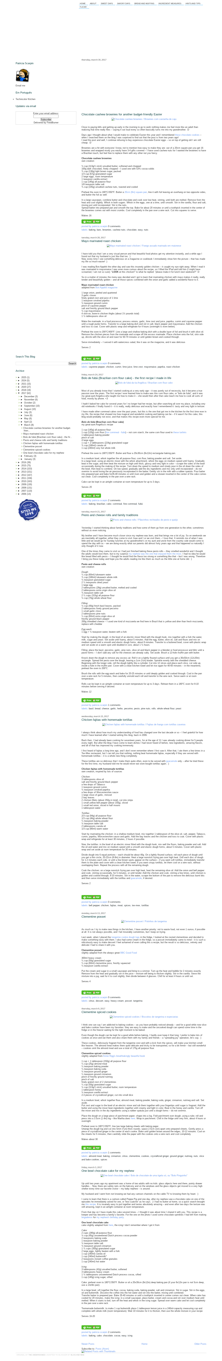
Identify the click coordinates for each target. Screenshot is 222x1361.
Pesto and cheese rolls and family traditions (110, 515)
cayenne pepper (97, 366)
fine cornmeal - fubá (115, 432)
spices (127, 905)
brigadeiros (87, 1217)
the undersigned (36, 1355)
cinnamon (116, 1156)
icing (130, 1335)
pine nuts (145, 708)
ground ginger (176, 1156)
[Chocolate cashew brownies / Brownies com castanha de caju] (144, 119)
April (26, 421)
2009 (24, 484)
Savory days (123, 3)
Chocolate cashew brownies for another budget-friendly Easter (122, 114)
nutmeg (188, 1156)
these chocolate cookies (187, 135)
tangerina (137, 1001)
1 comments (114, 705)
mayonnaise (150, 366)
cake (108, 504)
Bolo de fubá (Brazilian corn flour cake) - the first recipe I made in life (126, 378)
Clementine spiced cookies (99, 1012)
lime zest (138, 366)
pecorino (128, 708)
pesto (137, 708)
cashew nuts (119, 229)
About (93, 3)
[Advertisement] (144, 86)
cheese (105, 708)
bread (97, 708)
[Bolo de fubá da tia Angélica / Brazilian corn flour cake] (144, 382)
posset (128, 1001)
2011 (24, 478)
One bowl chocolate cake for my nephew (108, 1170)
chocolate (131, 229)
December (29, 396)
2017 (24, 393)
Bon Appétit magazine (106, 287)
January (28, 459)
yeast (178, 708)
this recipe (90, 1204)
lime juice (127, 366)
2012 (24, 475)
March (27, 425)
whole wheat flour (165, 708)
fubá (140, 504)
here (133, 1118)
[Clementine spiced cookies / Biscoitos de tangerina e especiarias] (144, 1016)
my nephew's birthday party (110, 1217)
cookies (145, 1156)
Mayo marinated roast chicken (101, 241)
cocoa (117, 1335)
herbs (120, 708)
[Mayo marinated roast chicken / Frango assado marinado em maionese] (144, 245)
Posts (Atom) (102, 1348)
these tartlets (179, 432)
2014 (24, 468)
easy (140, 229)
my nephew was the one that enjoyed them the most (155, 553)
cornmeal (117, 504)
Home (83, 3)
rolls (154, 708)
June (27, 415)
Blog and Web (77, 1355)
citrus (91, 1001)
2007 (24, 491)
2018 (24, 390)
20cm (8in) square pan (136, 192)
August (28, 409)
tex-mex (136, 905)
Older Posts (200, 1344)
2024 (24, 380)
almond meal (95, 1156)
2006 (24, 494)
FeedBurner (52, 122)
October (28, 402)
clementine (134, 1156)
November (29, 399)
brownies (107, 229)
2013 (24, 471)
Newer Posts (88, 1344)
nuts (146, 229)
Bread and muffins (144, 3)
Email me (20, 85)
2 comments (114, 500)
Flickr (83, 7)
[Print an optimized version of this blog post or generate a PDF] (91, 223)
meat (120, 905)
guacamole (171, 761)
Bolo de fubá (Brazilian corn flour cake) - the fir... (47, 437)
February (29, 456)
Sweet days (107, 3)
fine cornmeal (130, 504)
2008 (24, 487)
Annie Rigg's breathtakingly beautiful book (124, 1056)
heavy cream (117, 1001)
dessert (99, 1001)
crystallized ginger (160, 1156)
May (26, 418)
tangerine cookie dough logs (126, 937)
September (30, 406)
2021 (24, 383)
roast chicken (173, 366)
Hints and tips (193, 3)
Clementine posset (94, 916)
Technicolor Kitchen (25, 99)
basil (91, 708)
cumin (118, 366)
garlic (113, 708)
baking (92, 229)
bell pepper (94, 905)
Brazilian (101, 504)
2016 (24, 462)
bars (99, 229)
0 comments (114, 226)
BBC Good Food (128, 952)
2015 (24, 465)
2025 (24, 377)
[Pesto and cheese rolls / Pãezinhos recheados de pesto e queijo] (144, 519)
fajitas (113, 905)
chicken (110, 366)
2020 (24, 387)
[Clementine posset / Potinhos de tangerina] (144, 921)
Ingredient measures (170, 3)
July (26, 412)
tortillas (145, 905)
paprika (161, 366)
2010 (24, 481)
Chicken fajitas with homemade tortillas (107, 719)
